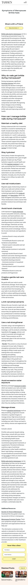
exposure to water (20, 386)
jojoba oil (21, 193)
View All (23, 568)
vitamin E (4, 195)
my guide (7, 456)
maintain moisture (13, 164)
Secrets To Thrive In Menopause (11, 512)
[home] (6, 2)
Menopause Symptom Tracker (11, 519)
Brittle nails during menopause (11, 34)
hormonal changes (7, 83)
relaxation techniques (14, 410)
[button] (25, 2)
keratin (14, 332)
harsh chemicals (18, 211)
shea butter (14, 195)
